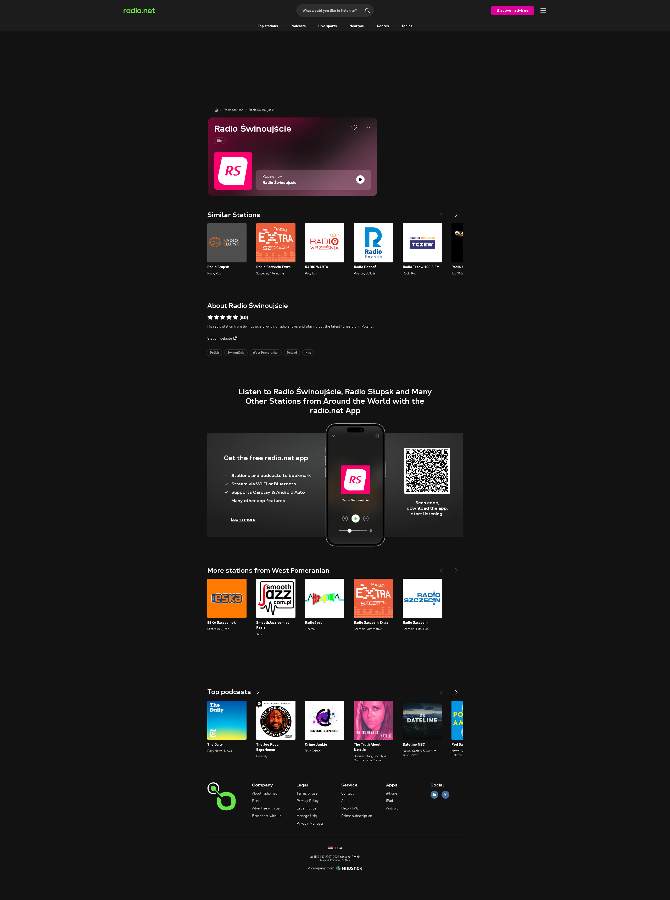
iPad (389, 801)
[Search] (367, 10)
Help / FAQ (350, 808)
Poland (292, 353)
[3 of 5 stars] (223, 317)
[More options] (368, 127)
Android (392, 808)
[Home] (216, 110)
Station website (219, 338)
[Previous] (441, 212)
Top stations (268, 26)
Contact (347, 793)
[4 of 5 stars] (229, 317)
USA (338, 848)
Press (256, 801)
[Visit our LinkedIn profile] (434, 794)
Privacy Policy (308, 801)
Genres (383, 26)
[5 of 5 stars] (235, 317)
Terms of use (307, 793)
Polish (214, 353)
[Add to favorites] (354, 127)
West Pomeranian (265, 353)
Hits (219, 141)
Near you (356, 26)
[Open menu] (543, 10)
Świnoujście (235, 353)
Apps (345, 801)
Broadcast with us (266, 816)
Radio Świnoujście (280, 183)
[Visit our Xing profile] (445, 794)
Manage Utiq (307, 816)
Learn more (243, 519)
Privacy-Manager (310, 823)
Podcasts (298, 26)
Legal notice (306, 808)
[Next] (456, 212)
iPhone (391, 793)
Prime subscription (356, 816)
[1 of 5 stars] (210, 317)
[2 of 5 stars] (216, 317)
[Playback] (360, 179)
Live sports (327, 26)
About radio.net (264, 793)
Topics (406, 26)
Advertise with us (266, 808)
